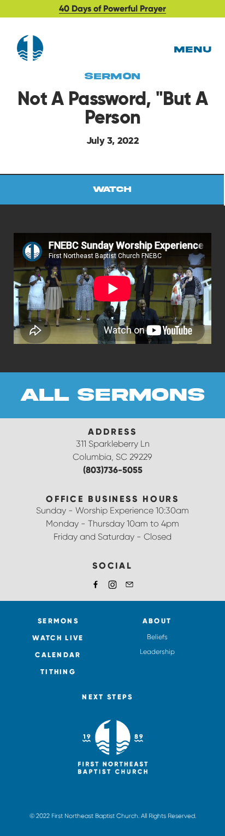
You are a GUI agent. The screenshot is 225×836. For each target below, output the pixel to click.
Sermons (58, 621)
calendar (58, 655)
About (157, 621)
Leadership (157, 652)
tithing (58, 672)
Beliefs (157, 637)
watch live (58, 638)
